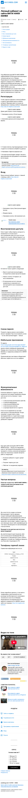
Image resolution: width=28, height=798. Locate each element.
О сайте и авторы (12, 785)
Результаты (4, 772)
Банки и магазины (9, 722)
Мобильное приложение (9, 38)
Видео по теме (6, 47)
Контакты (20, 785)
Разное (6, 735)
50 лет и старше (14, 763)
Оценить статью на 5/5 (26, 680)
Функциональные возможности (11, 40)
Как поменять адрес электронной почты (14, 688)
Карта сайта (4, 785)
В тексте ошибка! (19, 657)
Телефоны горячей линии (9, 45)
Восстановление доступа (9, 33)
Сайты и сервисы (9, 713)
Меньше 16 (13, 756)
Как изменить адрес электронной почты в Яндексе (17, 694)
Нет (9, 657)
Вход (4, 31)
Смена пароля (6, 36)
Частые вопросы (7, 42)
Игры (5, 731)
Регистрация (6, 29)
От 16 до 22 (13, 758)
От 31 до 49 (13, 761)
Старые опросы (5, 771)
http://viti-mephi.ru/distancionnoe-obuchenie (14, 474)
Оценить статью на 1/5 (21, 680)
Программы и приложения (11, 726)
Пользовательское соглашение (9, 786)
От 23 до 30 (13, 759)
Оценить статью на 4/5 (25, 680)
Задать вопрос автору (13, 665)
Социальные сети (9, 718)
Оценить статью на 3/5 (23, 680)
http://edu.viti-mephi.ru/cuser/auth (10, 106)
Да (3, 657)
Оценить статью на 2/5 (22, 680)
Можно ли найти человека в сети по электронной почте (16, 700)
